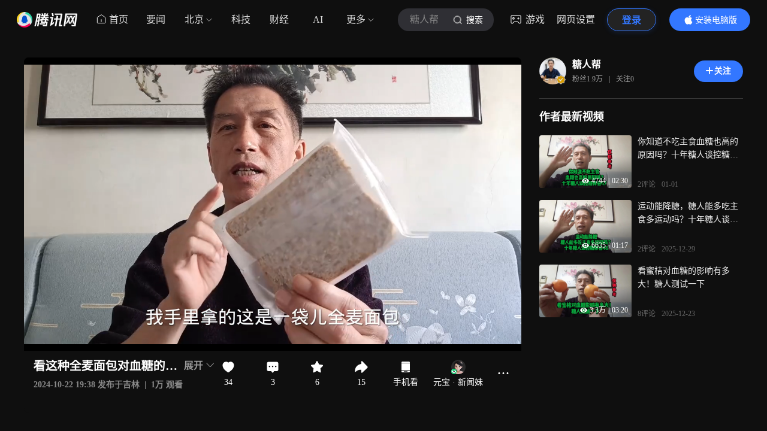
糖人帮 (586, 64)
